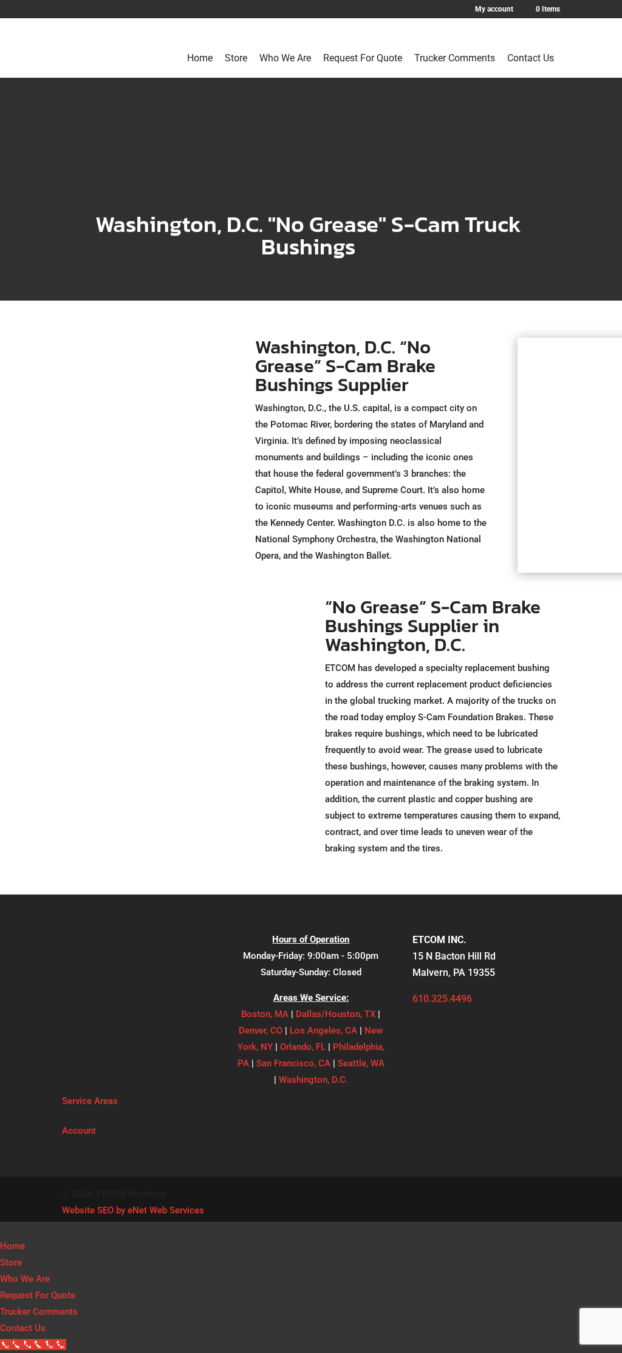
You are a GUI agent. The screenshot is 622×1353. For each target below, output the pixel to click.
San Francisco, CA (293, 1063)
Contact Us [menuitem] (23, 1328)
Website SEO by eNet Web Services (133, 1210)
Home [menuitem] (12, 1246)
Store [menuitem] (11, 1262)
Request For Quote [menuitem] (37, 1295)
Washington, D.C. (313, 1079)
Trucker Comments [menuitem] (39, 1311)
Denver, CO (260, 1030)
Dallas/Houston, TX (335, 1014)
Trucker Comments (454, 58)
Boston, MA (265, 1014)
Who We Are (285, 58)
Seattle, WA (361, 1063)
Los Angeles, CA (323, 1030)
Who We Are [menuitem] (25, 1278)
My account (494, 9)
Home (200, 58)
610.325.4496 (442, 998)
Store (236, 58)
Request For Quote (362, 58)
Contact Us (530, 58)
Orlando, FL (303, 1046)
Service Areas (90, 1101)
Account (79, 1130)
